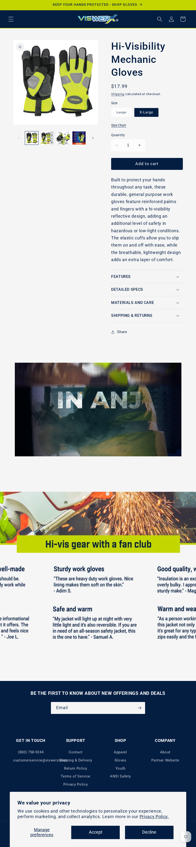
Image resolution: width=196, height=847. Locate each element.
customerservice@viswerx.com (40, 760)
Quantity (118, 135)
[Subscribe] (139, 708)
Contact (75, 752)
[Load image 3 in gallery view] (63, 138)
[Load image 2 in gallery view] (47, 138)
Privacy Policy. (154, 816)
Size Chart (118, 125)
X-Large (146, 112)
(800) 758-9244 (31, 752)
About (165, 752)
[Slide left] (18, 138)
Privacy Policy (75, 784)
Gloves (120, 760)
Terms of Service (75, 776)
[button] (11, 19)
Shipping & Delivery (75, 760)
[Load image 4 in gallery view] (79, 138)
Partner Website (165, 760)
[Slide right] (92, 138)
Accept (95, 832)
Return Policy (75, 768)
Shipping (117, 94)
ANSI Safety (120, 776)
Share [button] (122, 332)
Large (124, 113)
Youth (120, 768)
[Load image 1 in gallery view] (31, 138)
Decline (149, 832)
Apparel (120, 752)
